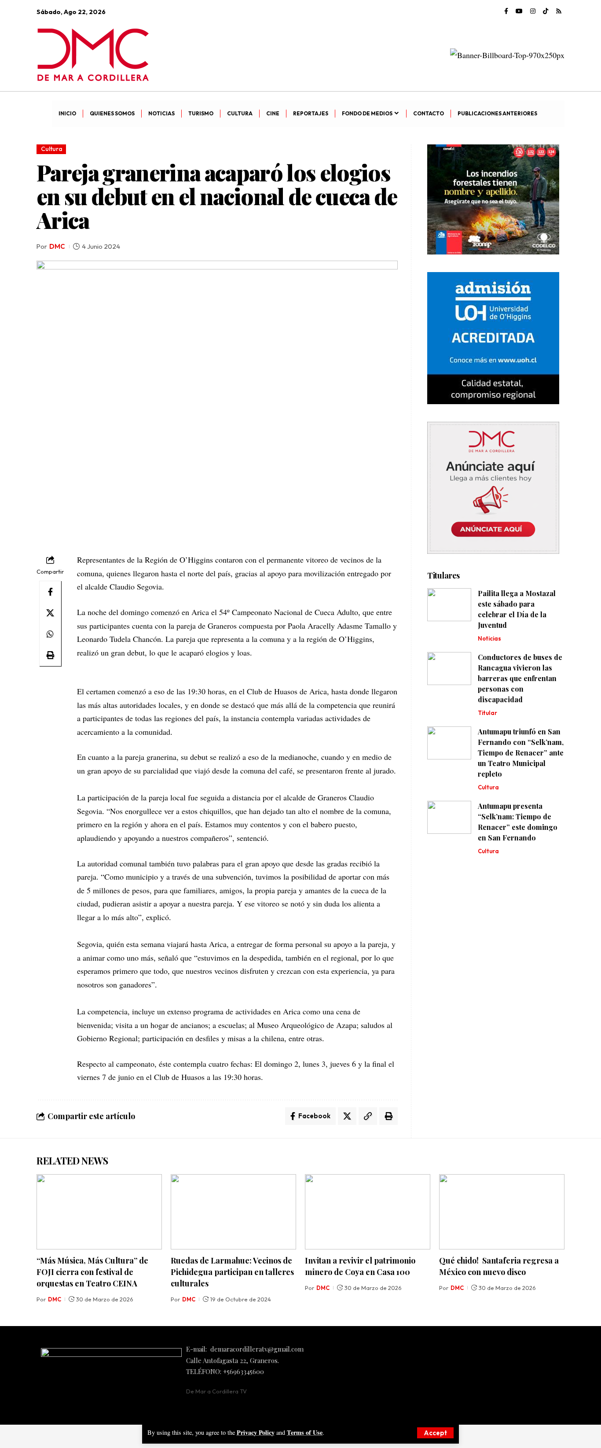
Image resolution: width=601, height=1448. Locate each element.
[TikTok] (545, 11)
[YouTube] (519, 11)
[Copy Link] (368, 1116)
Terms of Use (304, 1432)
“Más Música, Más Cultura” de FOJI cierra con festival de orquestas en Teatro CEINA (92, 1272)
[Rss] (558, 11)
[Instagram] (533, 11)
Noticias (489, 638)
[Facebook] (506, 11)
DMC (57, 246)
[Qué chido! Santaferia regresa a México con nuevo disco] (501, 1211)
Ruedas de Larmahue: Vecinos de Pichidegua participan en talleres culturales (232, 1272)
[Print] (50, 655)
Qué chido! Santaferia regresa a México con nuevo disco (499, 1266)
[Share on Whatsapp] (50, 634)
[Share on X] (50, 612)
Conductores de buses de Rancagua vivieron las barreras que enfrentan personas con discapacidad (520, 678)
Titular (487, 712)
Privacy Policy (256, 1432)
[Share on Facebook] (50, 591)
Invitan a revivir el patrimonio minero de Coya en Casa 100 (360, 1266)
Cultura (51, 149)
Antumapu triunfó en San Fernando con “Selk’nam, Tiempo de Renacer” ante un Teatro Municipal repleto (521, 752)
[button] (435, 1432)
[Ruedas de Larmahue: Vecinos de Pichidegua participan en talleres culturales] (233, 1211)
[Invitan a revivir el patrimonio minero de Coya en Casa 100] (367, 1211)
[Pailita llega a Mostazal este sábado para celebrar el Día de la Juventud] (449, 604)
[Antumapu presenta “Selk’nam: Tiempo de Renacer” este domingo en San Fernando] (449, 817)
